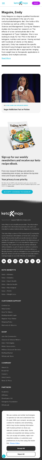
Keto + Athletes (7, 274)
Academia (5, 392)
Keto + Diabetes (8, 278)
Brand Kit (5, 371)
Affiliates (5, 395)
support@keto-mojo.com (21, 220)
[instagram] (15, 261)
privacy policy (11, 186)
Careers (5, 374)
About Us (5, 367)
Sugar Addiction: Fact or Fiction (17, 109)
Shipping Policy (7, 322)
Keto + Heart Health (9, 281)
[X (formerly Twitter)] (32, 261)
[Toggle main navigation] (3, 3)
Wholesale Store (8, 356)
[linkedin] (4, 261)
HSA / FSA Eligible (8, 343)
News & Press (7, 380)
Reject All (21, 454)
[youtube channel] (21, 261)
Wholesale (5, 405)
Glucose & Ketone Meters (11, 340)
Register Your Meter (9, 318)
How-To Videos (7, 312)
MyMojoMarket (7, 353)
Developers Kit (7, 398)
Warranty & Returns (9, 325)
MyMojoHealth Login (9, 315)
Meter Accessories (8, 346)
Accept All (21, 448)
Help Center (6, 309)
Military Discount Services (11, 349)
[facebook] (9, 261)
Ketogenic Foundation (10, 402)
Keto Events (6, 377)
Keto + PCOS (6, 291)
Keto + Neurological (9, 287)
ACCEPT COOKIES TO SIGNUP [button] (17, 192)
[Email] (38, 261)
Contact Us (6, 305)
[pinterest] (27, 261)
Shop (36, 3)
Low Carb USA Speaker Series (17, 105)
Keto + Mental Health (9, 284)
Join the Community (9, 336)
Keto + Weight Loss (9, 294)
